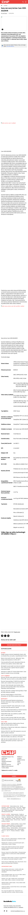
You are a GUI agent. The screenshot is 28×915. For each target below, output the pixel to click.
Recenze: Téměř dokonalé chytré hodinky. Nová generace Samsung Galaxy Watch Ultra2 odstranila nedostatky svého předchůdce (12, 687)
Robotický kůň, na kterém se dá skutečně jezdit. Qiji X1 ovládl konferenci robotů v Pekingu (13, 843)
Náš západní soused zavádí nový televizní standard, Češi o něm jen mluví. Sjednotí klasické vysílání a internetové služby (13, 667)
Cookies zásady (5, 767)
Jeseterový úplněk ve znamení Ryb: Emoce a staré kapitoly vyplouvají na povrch (14, 887)
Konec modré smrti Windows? (16, 826)
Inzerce (19, 763)
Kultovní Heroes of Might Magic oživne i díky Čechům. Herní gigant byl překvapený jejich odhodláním (14, 862)
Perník (24, 818)
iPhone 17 (4, 830)
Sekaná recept (19, 818)
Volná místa (4, 758)
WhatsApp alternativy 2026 (7, 811)
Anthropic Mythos (14, 827)
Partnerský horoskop (11, 807)
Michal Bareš (4, 13)
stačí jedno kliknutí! (10, 46)
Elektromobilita (21, 829)
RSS (18, 764)
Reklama (4, 759)
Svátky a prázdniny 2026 (9, 810)
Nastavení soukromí (6, 764)
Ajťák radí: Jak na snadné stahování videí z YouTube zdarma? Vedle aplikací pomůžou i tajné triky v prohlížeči (13, 740)
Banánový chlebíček (19, 815)
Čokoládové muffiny (10, 815)
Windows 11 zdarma (6, 827)
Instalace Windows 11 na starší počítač (15, 825)
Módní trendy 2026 (19, 810)
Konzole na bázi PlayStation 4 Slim (9, 829)
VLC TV (8, 830)
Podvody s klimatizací (15, 830)
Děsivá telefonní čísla (14, 806)
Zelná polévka (8, 818)
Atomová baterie (22, 827)
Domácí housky (17, 819)
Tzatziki (13, 818)
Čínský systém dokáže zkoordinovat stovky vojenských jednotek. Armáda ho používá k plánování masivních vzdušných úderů (13, 848)
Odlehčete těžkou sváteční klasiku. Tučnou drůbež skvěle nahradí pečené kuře (13, 883)
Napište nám (17, 632)
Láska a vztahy (13, 808)
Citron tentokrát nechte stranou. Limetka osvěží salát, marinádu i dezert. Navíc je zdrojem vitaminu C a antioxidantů (13, 870)
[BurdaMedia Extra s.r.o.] (9, 752)
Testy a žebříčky (5, 675)
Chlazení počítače (14, 823)
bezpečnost (4, 698)
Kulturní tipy (19, 808)
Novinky (5, 5)
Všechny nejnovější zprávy (14, 645)
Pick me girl (18, 807)
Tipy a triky (4, 721)
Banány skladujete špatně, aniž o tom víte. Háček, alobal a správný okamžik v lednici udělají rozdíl (14, 875)
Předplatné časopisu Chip (7, 756)
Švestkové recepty (9, 819)
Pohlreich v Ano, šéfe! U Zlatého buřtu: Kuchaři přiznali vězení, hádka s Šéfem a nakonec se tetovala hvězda (13, 879)
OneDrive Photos (5, 826)
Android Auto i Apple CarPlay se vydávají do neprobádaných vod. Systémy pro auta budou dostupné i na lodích (14, 858)
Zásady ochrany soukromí (7, 766)
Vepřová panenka (14, 814)
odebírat (14, 776)
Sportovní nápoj (10, 817)
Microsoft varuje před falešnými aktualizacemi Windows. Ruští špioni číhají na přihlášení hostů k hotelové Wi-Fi (12, 702)
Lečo (3, 819)
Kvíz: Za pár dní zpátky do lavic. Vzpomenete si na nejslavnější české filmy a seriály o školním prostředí (12, 891)
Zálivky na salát (17, 817)
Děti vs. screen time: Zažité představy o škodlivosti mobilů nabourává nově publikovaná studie (13, 839)
